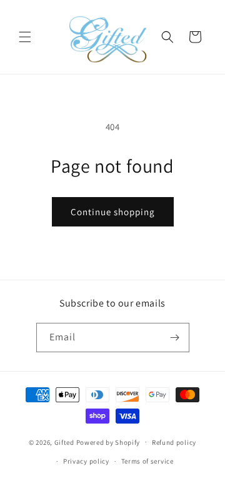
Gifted (64, 441)
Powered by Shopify (108, 441)
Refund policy (174, 442)
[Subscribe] (175, 337)
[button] (25, 37)
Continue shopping (113, 212)
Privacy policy (86, 461)
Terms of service (147, 461)
